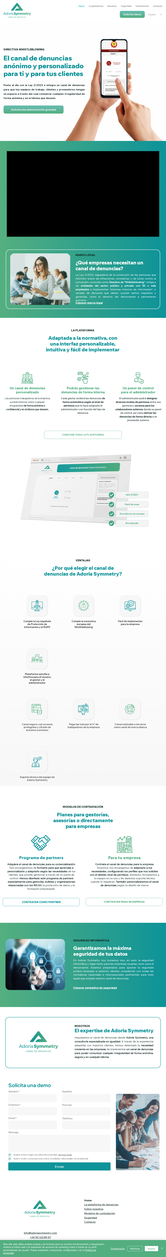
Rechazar (135, 1248)
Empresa (14, 1105)
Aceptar (151, 1248)
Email (12, 1118)
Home (88, 1200)
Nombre (13, 1091)
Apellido (67, 1091)
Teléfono (67, 1118)
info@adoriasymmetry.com (40, 1232)
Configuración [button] (118, 1248)
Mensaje (13, 1132)
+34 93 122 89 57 (40, 1237)
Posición (67, 1105)
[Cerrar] (162, 1248)
